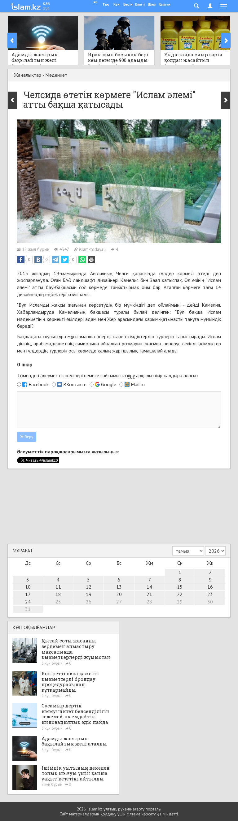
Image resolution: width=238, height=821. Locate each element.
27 (119, 601)
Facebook (39, 384)
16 (210, 587)
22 (180, 594)
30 (210, 601)
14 (149, 587)
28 (149, 601)
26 (88, 601)
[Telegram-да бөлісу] (55, 259)
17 (28, 594)
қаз (46, 3)
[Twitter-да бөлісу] (64, 259)
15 (180, 587)
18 (58, 594)
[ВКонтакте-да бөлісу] (38, 259)
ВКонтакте (74, 384)
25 (58, 601)
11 (58, 587)
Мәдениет (56, 75)
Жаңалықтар (27, 75)
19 (88, 594)
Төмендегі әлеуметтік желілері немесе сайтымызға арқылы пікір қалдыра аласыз (107, 375)
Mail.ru (138, 384)
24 (28, 601)
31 (28, 609)
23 (210, 594)
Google (108, 384)
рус (46, 8)
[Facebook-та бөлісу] (20, 259)
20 (119, 594)
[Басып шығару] (91, 259)
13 (119, 587)
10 (28, 587)
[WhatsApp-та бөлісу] (82, 259)
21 (149, 594)
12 (88, 587)
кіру (131, 375)
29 (180, 601)
